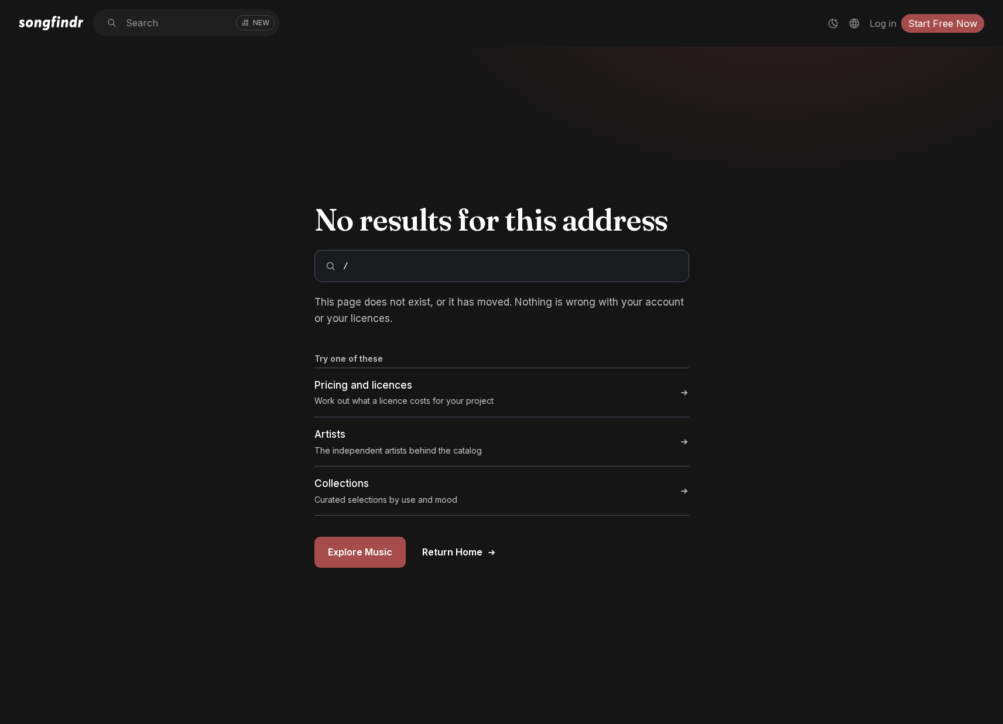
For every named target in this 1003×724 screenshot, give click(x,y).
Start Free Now (942, 23)
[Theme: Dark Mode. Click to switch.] (833, 23)
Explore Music (360, 552)
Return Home (452, 552)
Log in (883, 23)
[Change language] (854, 23)
